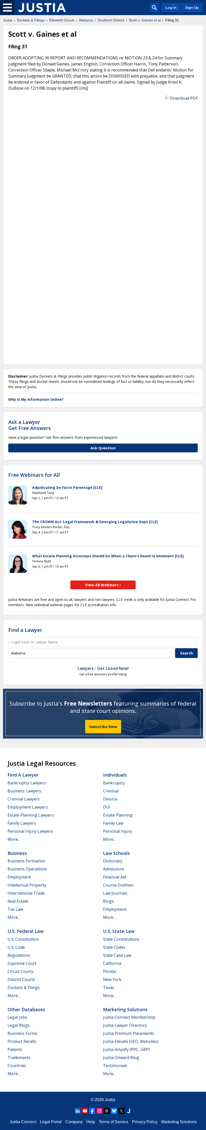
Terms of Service (113, 1122)
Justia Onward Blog (121, 1057)
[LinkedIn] (78, 1111)
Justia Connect (23, 1122)
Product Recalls (22, 1041)
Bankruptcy (114, 783)
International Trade (26, 893)
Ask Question (103, 447)
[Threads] (107, 1111)
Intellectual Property (27, 885)
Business (17, 853)
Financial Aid (114, 877)
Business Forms (22, 1033)
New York (112, 979)
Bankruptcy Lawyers (27, 783)
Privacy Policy (145, 1122)
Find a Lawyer (25, 630)
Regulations (19, 955)
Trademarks (19, 1057)
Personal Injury (117, 831)
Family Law (113, 823)
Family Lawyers (22, 823)
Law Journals (115, 893)
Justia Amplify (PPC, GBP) (126, 1049)
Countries (17, 1065)
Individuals (115, 775)
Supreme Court (22, 963)
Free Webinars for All (34, 475)
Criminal (111, 791)
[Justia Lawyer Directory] (129, 1111)
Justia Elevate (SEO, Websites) (131, 1041)
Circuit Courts (20, 971)
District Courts (21, 979)
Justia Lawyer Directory (125, 1025)
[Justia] (42, 7)
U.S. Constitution (23, 939)
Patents (15, 1049)
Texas (108, 987)
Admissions (113, 869)
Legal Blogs (19, 1025)
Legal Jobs (17, 1017)
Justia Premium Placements (128, 1033)
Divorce (110, 799)
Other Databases (26, 1009)
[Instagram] (99, 1111)
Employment (19, 877)
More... (14, 839)
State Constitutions (121, 939)
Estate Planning (118, 815)
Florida (109, 971)
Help (90, 1122)
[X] (121, 1111)
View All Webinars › (103, 584)
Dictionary (112, 861)
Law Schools (116, 853)
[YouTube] (85, 1111)
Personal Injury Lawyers (30, 831)
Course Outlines (118, 885)
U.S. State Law (119, 931)
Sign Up (192, 8)
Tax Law (15, 909)
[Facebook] (92, 1111)
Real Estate (18, 901)
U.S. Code (16, 947)
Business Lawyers (24, 791)
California (112, 963)
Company (74, 1122)
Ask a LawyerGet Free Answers (29, 425)
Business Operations (27, 869)
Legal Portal (51, 1122)
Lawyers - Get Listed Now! (103, 668)
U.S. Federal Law (26, 931)
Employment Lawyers (28, 807)
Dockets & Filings (24, 987)
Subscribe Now (103, 726)
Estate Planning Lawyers (31, 815)
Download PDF (184, 98)
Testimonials (115, 1065)
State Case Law (117, 955)
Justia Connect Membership (129, 1017)
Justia (110, 1100)
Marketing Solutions (125, 1009)
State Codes (114, 947)
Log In (171, 8)
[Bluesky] (114, 1111)
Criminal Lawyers (24, 799)
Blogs (108, 901)
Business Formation (26, 861)
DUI (106, 807)
